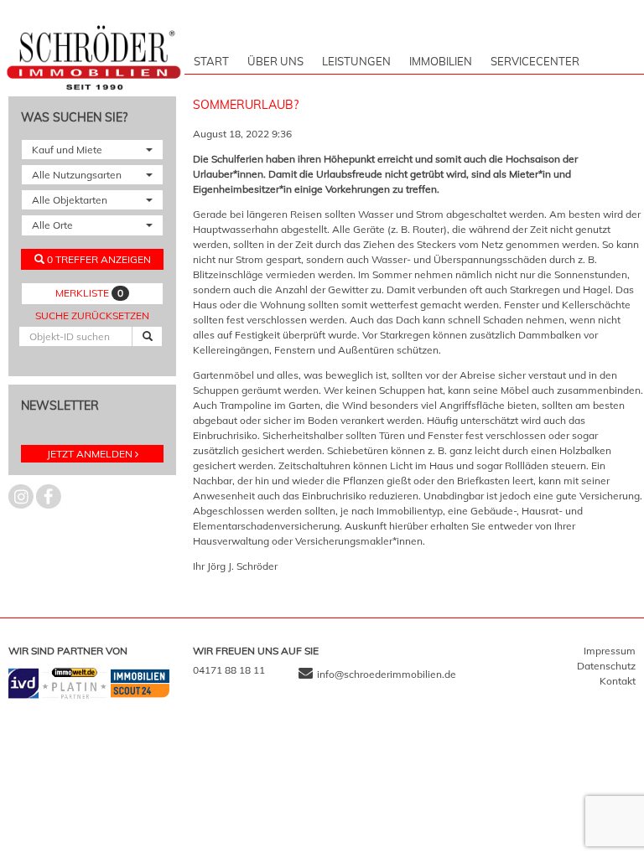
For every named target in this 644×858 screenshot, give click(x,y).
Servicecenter (535, 61)
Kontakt (618, 681)
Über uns (275, 61)
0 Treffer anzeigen (97, 259)
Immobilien (440, 61)
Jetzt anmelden (89, 453)
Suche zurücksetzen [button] (92, 315)
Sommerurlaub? (246, 104)
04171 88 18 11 (229, 670)
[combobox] (92, 149)
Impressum (610, 650)
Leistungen (356, 61)
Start (211, 61)
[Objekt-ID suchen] (147, 336)
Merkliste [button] (89, 293)
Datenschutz (606, 665)
